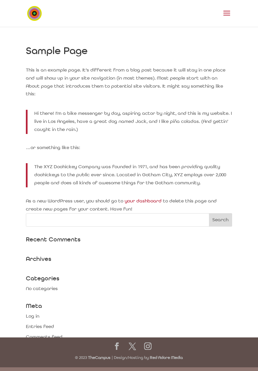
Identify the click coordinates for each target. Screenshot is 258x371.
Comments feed (44, 337)
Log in (32, 316)
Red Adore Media (166, 358)
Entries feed (40, 326)
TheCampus (99, 358)
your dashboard (143, 201)
